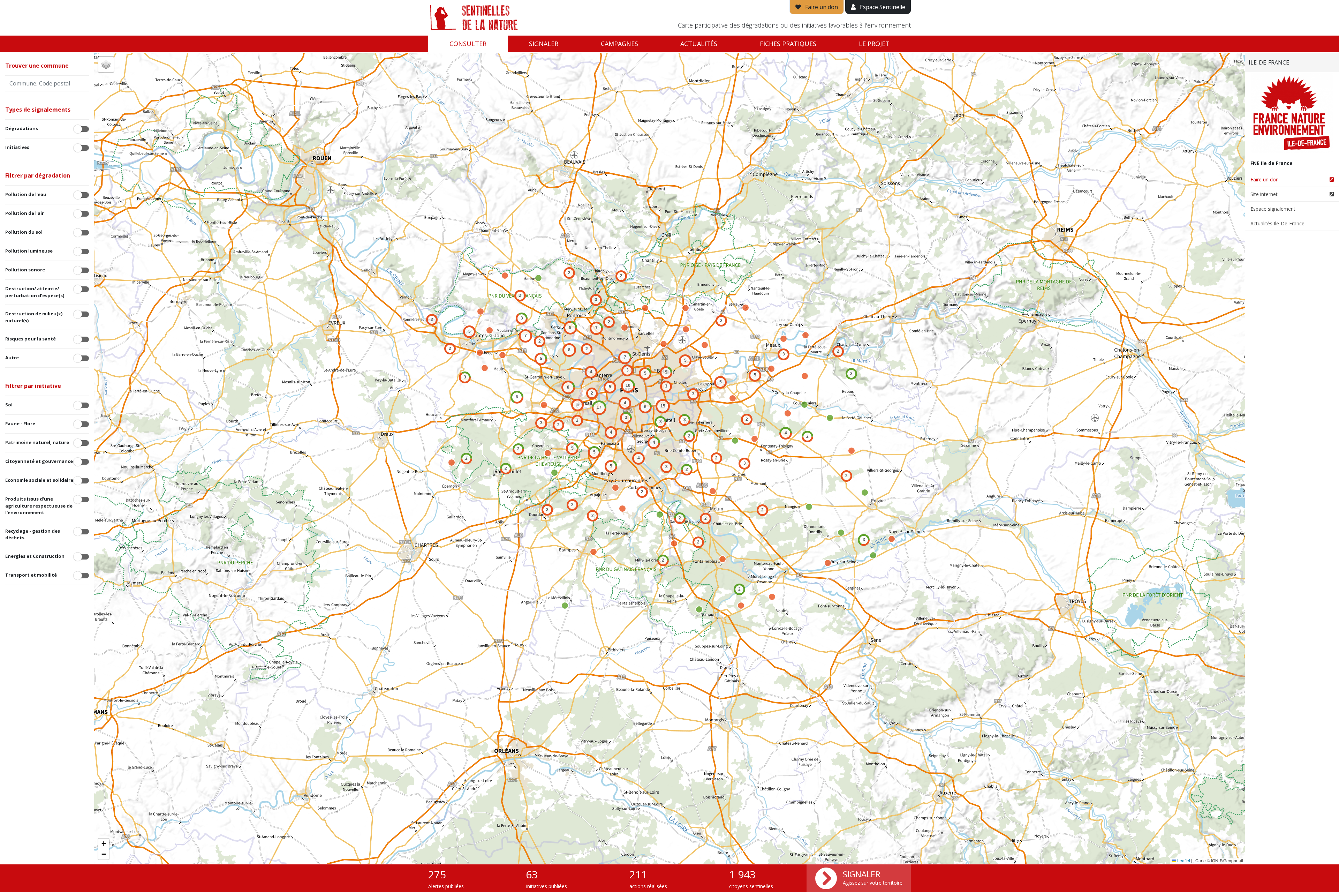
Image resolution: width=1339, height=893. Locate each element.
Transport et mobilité (31, 575)
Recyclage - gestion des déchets (32, 534)
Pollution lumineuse (29, 251)
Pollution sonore (25, 270)
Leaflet (1183, 860)
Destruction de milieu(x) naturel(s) (33, 317)
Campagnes (619, 43)
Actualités (698, 43)
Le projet (874, 43)
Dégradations (21, 128)
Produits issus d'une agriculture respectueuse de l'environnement (39, 506)
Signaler (543, 43)
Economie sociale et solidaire (39, 480)
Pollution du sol (24, 232)
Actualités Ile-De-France (1277, 223)
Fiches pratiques (788, 43)
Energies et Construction (35, 556)
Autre (12, 357)
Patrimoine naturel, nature (37, 442)
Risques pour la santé (30, 339)
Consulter (467, 43)
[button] (432, 319)
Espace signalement (1272, 208)
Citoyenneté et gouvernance (39, 461)
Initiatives (17, 147)
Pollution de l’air (24, 213)
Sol (9, 405)
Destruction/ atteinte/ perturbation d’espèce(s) (34, 292)
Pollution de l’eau (25, 194)
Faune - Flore (20, 423)
